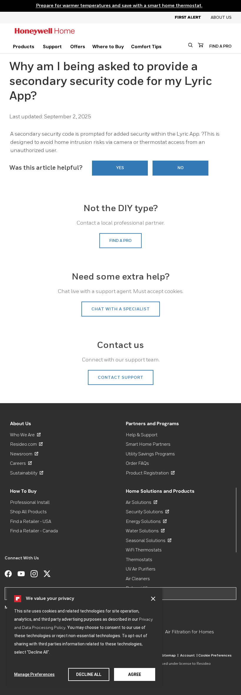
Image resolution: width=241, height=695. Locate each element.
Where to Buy (108, 46)
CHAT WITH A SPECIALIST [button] (120, 309)
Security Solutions (147, 512)
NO (181, 168)
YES (120, 168)
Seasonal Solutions (148, 541)
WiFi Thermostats (144, 550)
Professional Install (30, 502)
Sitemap (169, 655)
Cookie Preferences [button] (215, 655)
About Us (221, 18)
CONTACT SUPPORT (120, 378)
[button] (153, 599)
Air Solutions (141, 502)
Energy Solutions (146, 521)
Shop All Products (28, 512)
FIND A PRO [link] (120, 241)
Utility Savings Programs (150, 454)
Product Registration (150, 473)
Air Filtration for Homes (189, 632)
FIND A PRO (220, 46)
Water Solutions (145, 531)
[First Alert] (193, 17)
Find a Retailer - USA (30, 521)
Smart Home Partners (148, 444)
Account (188, 655)
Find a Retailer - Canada (34, 531)
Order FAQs (137, 463)
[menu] (23, 46)
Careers (21, 463)
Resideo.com (26, 444)
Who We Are (25, 435)
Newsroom (24, 454)
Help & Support (142, 435)
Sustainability (26, 473)
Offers (77, 46)
